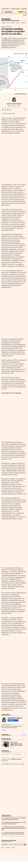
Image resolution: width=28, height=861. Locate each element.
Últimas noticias (6, 815)
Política (18, 22)
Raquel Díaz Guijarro (14, 103)
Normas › (25, 734)
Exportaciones (17, 754)
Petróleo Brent (25, 8)
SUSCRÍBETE (20, 11)
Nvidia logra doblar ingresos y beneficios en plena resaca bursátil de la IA (13, 818)
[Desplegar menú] (2, 11)
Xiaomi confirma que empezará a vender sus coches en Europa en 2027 (13, 823)
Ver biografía (11, 720)
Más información (4, 760)
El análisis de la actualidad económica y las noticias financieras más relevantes (11, 727)
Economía (6, 19)
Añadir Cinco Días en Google (9, 113)
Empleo (8, 22)
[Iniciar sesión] (25, 12)
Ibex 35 (3, 8)
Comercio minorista (5, 754)
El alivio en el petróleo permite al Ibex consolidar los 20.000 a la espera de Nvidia (13, 833)
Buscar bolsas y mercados (8, 840)
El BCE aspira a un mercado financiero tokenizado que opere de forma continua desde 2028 (13, 828)
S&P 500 (13, 8)
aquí (23, 764)
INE (12, 754)
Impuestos (13, 22)
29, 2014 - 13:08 (15, 105)
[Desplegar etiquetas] (25, 754)
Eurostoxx (8, 847)
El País (25, 15)
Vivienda (3, 22)
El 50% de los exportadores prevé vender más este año (16, 744)
